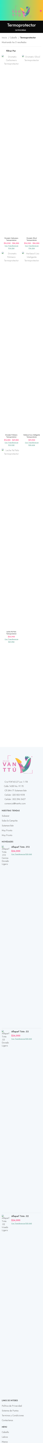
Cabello (14, 37)
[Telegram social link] (27, 1)
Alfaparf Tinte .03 (20, 1031)
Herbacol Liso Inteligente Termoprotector (31, 436)
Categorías (20, 30)
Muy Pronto (7, 830)
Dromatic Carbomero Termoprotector (11, 239)
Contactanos (7, 1420)
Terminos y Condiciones (13, 1415)
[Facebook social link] (16, 1)
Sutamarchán (8, 825)
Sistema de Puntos (10, 1410)
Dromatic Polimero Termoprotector (11, 436)
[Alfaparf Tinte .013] (6, 936)
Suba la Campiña (9, 820)
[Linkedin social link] (24, 1)
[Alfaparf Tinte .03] (6, 1120)
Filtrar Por (11, 50)
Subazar (5, 815)
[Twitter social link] (18, 1)
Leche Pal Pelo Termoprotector (11, 633)
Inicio (5, 37)
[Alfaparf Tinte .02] (6, 1305)
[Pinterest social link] (21, 1)
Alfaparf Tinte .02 (20, 1216)
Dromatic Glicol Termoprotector (32, 239)
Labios (5, 1437)
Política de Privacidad (12, 1405)
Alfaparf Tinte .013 (20, 847)
